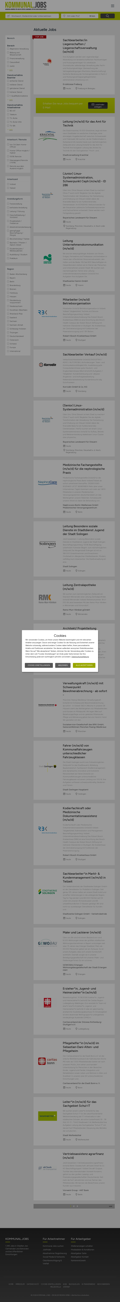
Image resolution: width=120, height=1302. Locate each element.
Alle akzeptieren (84, 665)
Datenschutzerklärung (80, 657)
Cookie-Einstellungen (39, 665)
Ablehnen (63, 665)
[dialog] (60, 651)
